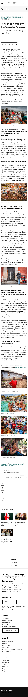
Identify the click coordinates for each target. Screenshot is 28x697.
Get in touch (5, 618)
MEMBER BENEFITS (10, 630)
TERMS (2, 690)
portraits (13, 465)
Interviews (3, 17)
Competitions (13, 16)
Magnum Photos (17, 464)
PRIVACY (6, 690)
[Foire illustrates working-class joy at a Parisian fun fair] (21, 516)
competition (3, 464)
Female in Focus (6, 645)
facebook (14, 562)
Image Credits (6, 671)
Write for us (5, 667)
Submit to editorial (7, 620)
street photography (5, 18)
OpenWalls (5, 647)
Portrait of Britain (6, 643)
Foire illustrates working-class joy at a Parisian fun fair (20, 524)
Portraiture (18, 17)
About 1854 (5, 660)
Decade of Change (7, 651)
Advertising (5, 624)
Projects (24, 17)
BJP (7, 463)
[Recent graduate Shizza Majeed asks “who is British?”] (7, 516)
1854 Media (3, 16)
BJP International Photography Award (12, 649)
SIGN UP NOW (9, 602)
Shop (3, 669)
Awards (7, 16)
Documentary (19, 16)
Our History (5, 662)
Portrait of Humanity (11, 17)
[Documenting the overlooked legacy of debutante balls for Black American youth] (7, 532)
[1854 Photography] (14, 3)
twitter (15, 565)
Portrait (23, 464)
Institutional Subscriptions (8, 626)
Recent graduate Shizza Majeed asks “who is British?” (6, 524)
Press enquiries (6, 622)
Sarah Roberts (5, 37)
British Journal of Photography (16, 463)
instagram (14, 559)
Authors (4, 665)
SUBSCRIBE (11, 690)
